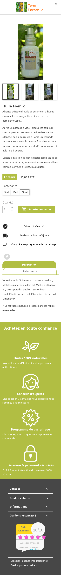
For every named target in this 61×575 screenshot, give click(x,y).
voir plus (34, 549)
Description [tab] (29, 264)
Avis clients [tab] (30, 271)
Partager (7, 256)
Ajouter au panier (36, 209)
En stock (9, 177)
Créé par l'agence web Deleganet (29, 560)
